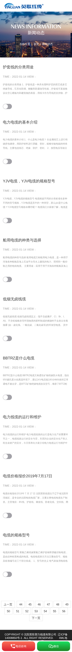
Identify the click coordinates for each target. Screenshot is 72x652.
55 (54, 611)
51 (17, 611)
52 (26, 611)
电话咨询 (21, 646)
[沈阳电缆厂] (24, 5)
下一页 (36, 618)
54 (45, 611)
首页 (36, 44)
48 (57, 604)
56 (63, 611)
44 (20, 604)
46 (39, 604)
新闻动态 (47, 44)
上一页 (8, 604)
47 (48, 604)
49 (66, 604)
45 (29, 604)
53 (36, 611)
